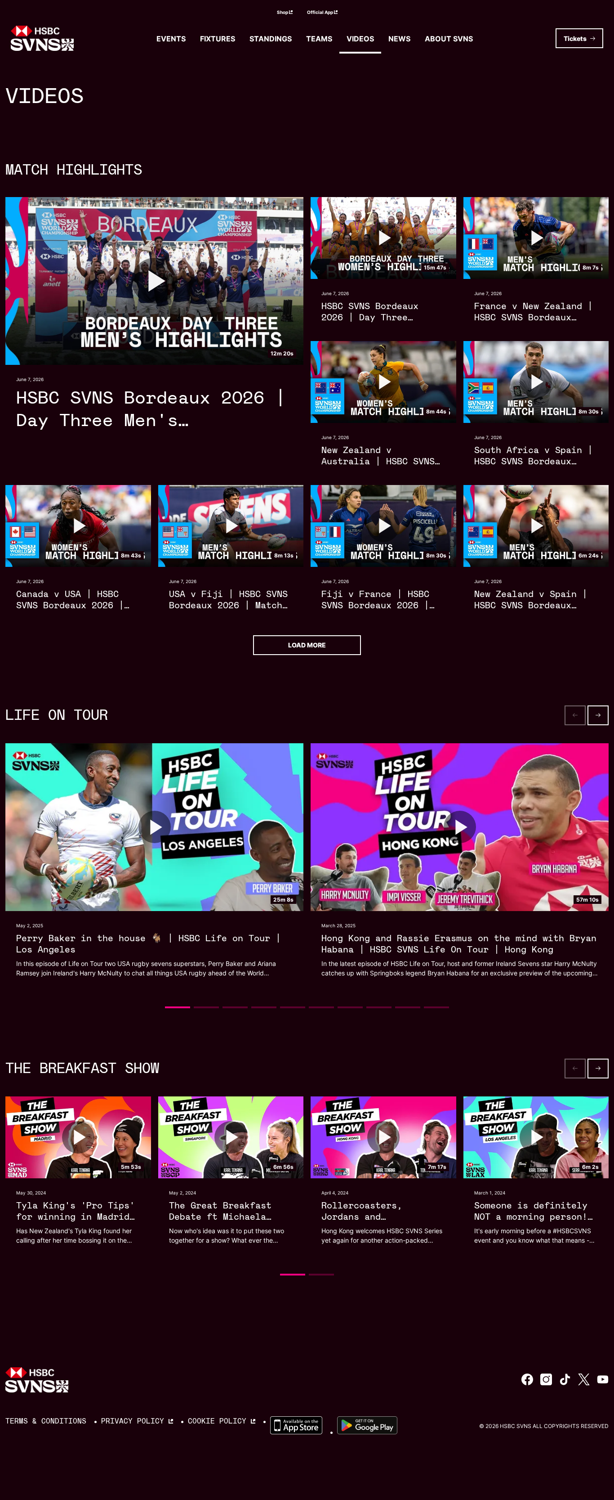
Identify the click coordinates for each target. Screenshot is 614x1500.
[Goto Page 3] (235, 1007)
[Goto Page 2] (206, 1007)
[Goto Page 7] (350, 1007)
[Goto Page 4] (263, 1007)
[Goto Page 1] (177, 1007)
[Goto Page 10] (436, 1007)
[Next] (598, 715)
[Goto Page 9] (407, 1007)
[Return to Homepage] (42, 38)
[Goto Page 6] (321, 1007)
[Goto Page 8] (379, 1007)
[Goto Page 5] (292, 1007)
